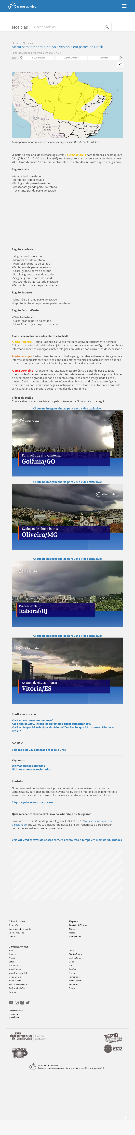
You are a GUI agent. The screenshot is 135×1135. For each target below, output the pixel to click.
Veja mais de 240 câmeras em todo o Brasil (39, 750)
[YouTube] (11, 1004)
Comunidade (75, 936)
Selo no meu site (16, 932)
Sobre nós (13, 925)
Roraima (12, 991)
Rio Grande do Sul (17, 988)
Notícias (73, 929)
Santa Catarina (75, 980)
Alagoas (12, 954)
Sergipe (72, 988)
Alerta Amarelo (71, 58)
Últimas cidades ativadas (28, 766)
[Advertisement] (67, 220)
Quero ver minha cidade (20, 929)
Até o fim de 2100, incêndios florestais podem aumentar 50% (51, 724)
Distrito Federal (76, 954)
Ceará (71, 950)
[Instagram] (17, 1004)
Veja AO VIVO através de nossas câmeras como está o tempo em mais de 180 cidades (67, 840)
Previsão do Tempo (78, 925)
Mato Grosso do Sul (18, 973)
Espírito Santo (75, 958)
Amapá (12, 958)
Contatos (13, 936)
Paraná (72, 973)
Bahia (11, 961)
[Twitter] (28, 1004)
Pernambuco (75, 976)
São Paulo (73, 984)
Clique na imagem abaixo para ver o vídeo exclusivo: (67, 482)
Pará (71, 965)
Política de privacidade (14, 1016)
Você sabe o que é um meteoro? (32, 720)
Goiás (71, 961)
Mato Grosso (15, 969)
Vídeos (72, 932)
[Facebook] (22, 1004)
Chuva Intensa (38, 58)
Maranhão (13, 965)
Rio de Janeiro (15, 980)
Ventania (104, 58)
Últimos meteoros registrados (31, 769)
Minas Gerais (15, 976)
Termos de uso (16, 1010)
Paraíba (72, 969)
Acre (11, 950)
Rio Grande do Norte (18, 984)
